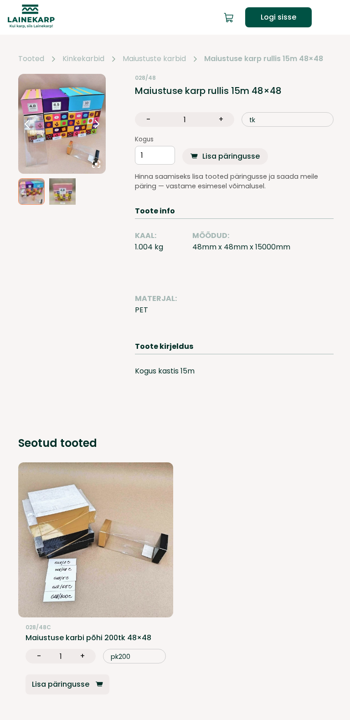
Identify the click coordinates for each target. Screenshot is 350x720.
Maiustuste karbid (154, 59)
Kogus (144, 139)
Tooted (31, 59)
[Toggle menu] (335, 17)
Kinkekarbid (83, 59)
